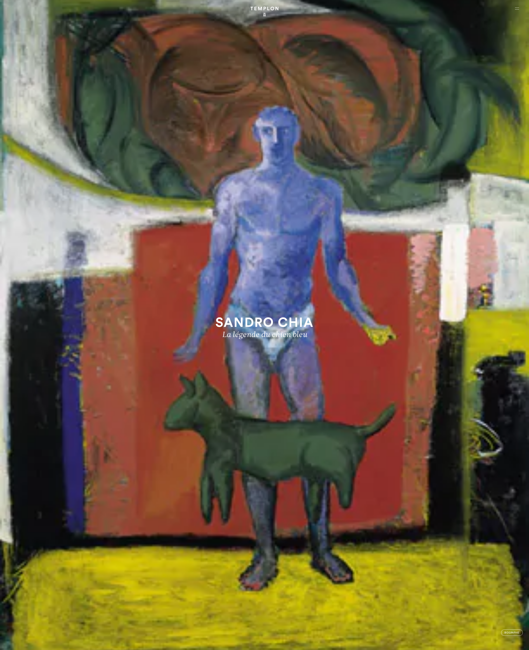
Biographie (511, 633)
